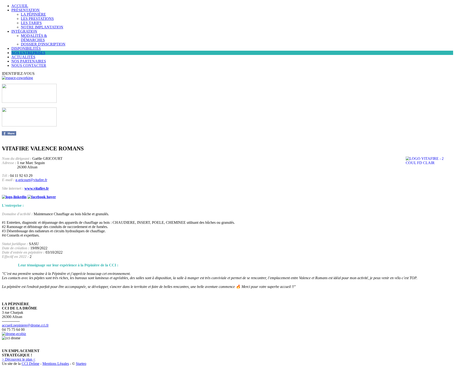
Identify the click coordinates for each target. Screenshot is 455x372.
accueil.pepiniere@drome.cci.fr (25, 325)
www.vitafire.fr (36, 188)
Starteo (81, 364)
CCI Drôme (30, 364)
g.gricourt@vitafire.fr (31, 180)
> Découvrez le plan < (18, 359)
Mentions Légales (55, 364)
